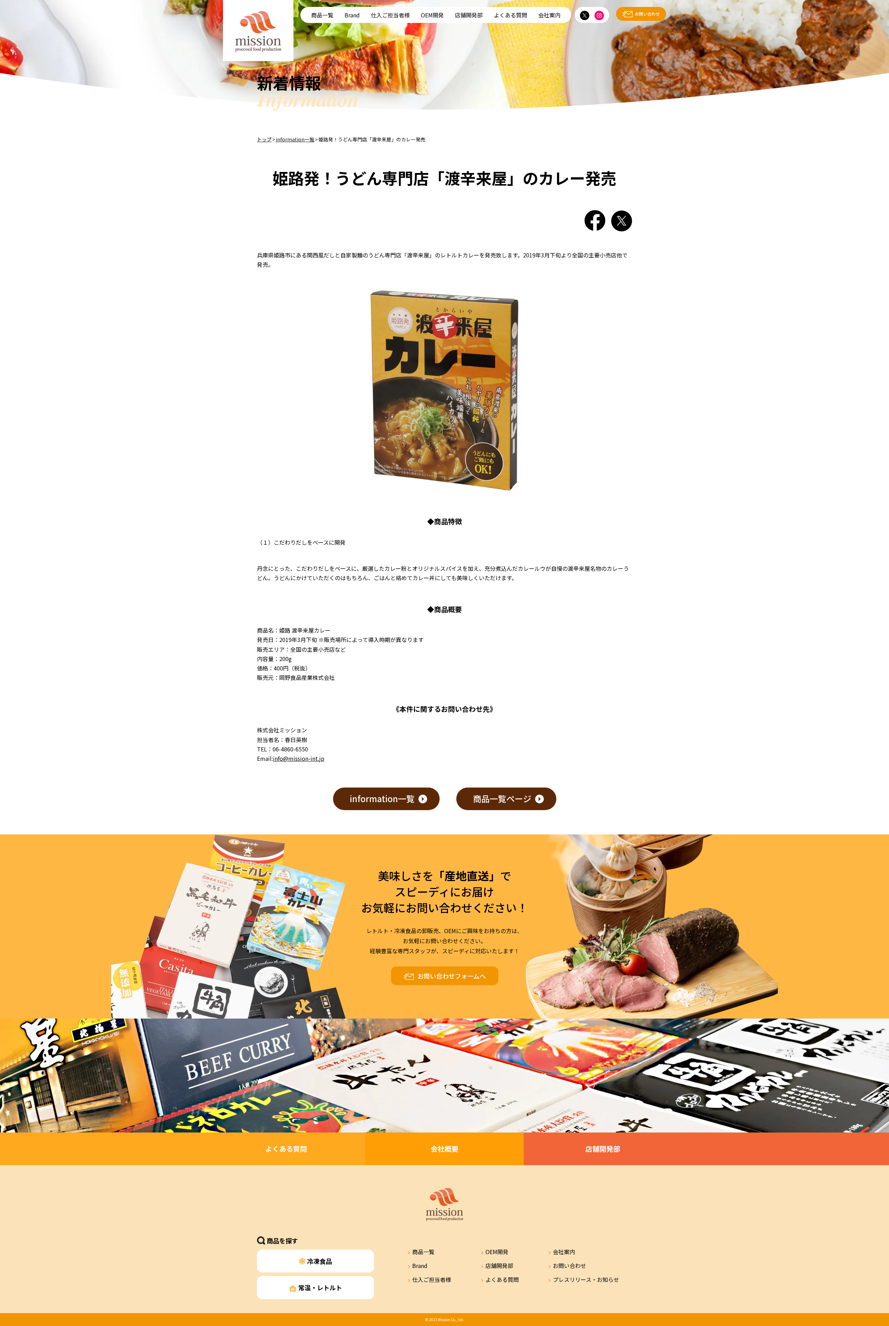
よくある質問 (510, 15)
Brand (352, 15)
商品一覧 (322, 15)
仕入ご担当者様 (390, 15)
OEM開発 (432, 15)
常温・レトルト (319, 1287)
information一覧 (295, 139)
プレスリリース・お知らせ (586, 1279)
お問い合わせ (647, 14)
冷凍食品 (319, 1261)
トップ (264, 139)
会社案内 (549, 15)
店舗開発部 (469, 15)
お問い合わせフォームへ (451, 975)
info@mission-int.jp (298, 758)
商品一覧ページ (502, 798)
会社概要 (444, 1149)
